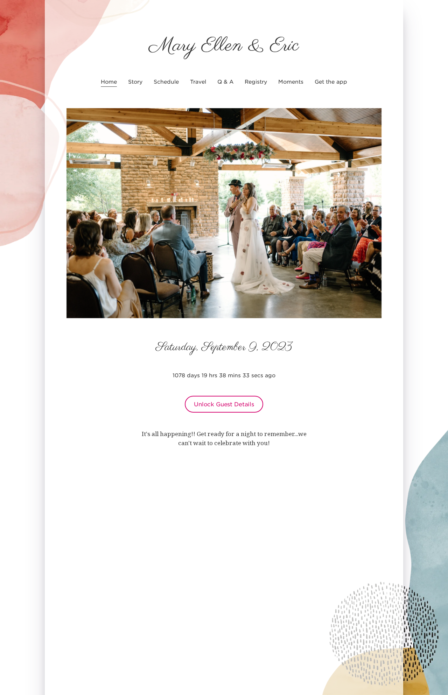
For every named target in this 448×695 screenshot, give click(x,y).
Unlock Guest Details (224, 403)
